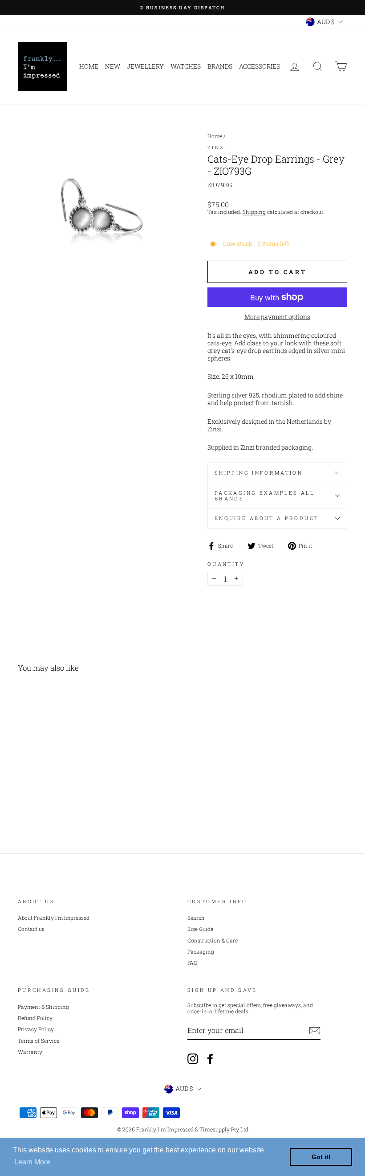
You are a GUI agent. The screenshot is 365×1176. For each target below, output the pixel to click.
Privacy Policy (36, 1029)
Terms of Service (38, 1040)
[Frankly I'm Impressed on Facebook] (210, 1058)
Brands (219, 66)
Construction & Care (212, 940)
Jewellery (145, 66)
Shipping (254, 212)
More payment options (277, 317)
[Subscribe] (314, 1030)
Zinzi (217, 147)
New (112, 66)
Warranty (30, 1052)
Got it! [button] (321, 1156)
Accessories (259, 66)
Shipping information (259, 472)
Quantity (226, 564)
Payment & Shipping (43, 1007)
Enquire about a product (267, 518)
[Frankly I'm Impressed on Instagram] (192, 1058)
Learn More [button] (32, 1162)
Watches (185, 66)
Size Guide (200, 929)
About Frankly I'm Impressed (53, 917)
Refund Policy (35, 1018)
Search (196, 917)
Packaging (200, 951)
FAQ (192, 962)
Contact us (31, 929)
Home (88, 66)
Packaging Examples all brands (264, 495)
